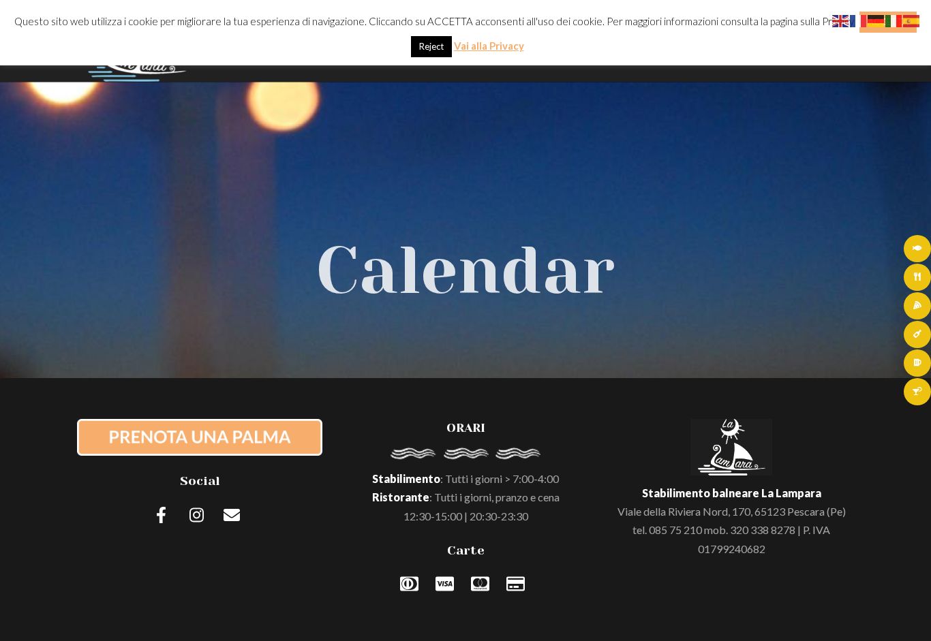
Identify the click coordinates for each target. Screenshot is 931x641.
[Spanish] (912, 19)
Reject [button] (431, 46)
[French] (859, 19)
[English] (841, 19)
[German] (876, 19)
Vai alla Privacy (489, 46)
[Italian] (894, 19)
